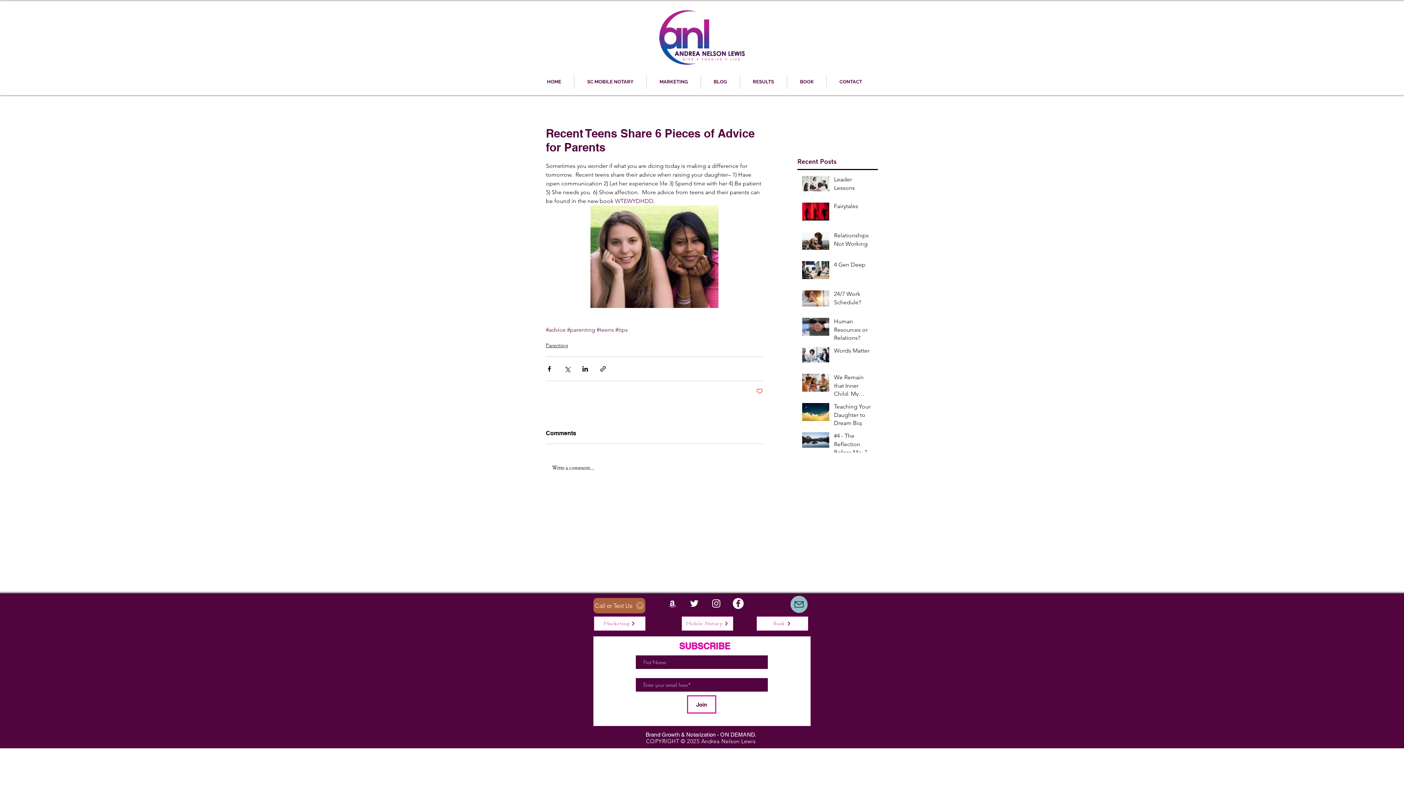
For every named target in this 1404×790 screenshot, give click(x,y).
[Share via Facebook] (549, 368)
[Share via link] (603, 368)
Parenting (557, 345)
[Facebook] (738, 603)
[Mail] (799, 604)
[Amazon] (672, 603)
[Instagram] (716, 603)
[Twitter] (694, 603)
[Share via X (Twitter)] (567, 368)
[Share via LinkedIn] (585, 368)
